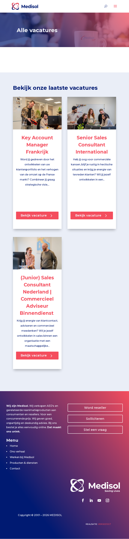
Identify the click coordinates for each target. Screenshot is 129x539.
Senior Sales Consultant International (92, 145)
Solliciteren (95, 419)
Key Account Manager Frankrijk (37, 145)
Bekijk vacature (34, 215)
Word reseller (95, 408)
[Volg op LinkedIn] (91, 500)
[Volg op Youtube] (99, 500)
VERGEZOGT (104, 524)
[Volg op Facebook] (82, 500)
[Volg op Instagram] (107, 500)
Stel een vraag (95, 430)
